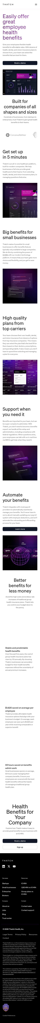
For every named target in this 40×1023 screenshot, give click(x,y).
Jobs (4, 910)
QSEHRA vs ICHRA (28, 887)
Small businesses (9, 887)
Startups (5, 883)
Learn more (20, 529)
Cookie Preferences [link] (9, 1016)
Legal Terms (8, 934)
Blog (4, 914)
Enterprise (6, 891)
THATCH (8, 4)
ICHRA (5, 255)
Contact (6, 938)
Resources (33, 934)
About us (5, 906)
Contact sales (26, 906)
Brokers (5, 895)
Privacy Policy (20, 934)
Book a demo (20, 63)
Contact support (27, 910)
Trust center (7, 918)
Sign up (20, 847)
